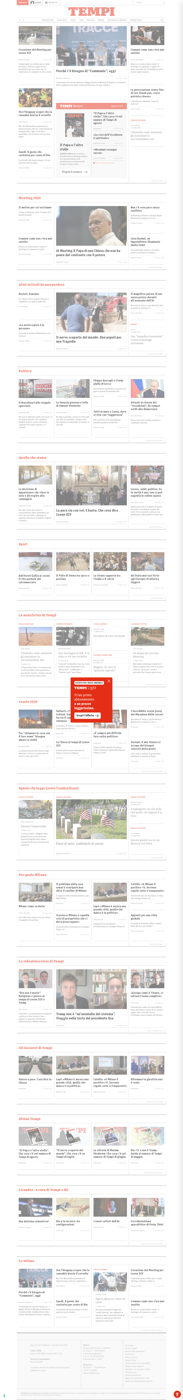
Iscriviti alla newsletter (135, 1351)
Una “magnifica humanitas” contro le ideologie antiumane (147, 340)
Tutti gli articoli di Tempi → (155, 354)
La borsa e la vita (139, 624)
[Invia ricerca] (164, 2)
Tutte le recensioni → (157, 857)
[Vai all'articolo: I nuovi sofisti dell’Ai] (110, 1207)
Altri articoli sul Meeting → (156, 267)
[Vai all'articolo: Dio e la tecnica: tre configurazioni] (73, 1207)
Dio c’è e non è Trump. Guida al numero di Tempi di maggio (146, 1153)
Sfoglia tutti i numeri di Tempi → (154, 1172)
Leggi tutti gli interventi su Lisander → (152, 1243)
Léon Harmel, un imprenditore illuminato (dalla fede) (145, 242)
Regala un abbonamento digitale (139, 1381)
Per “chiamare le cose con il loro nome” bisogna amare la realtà (34, 736)
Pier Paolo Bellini (137, 59)
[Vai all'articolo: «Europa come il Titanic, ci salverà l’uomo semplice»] (147, 979)
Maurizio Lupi (98, 919)
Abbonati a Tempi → (157, 181)
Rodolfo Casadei (99, 143)
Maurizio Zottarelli (62, 853)
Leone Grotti (135, 109)
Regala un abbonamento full (137, 1378)
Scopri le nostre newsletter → (155, 684)
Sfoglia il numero (72, 172)
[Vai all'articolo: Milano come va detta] (35, 892)
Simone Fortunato (64, 648)
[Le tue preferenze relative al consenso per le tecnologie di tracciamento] (4, 1395)
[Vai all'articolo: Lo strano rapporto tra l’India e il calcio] (110, 561)
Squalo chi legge (138, 120)
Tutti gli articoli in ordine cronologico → (152, 1330)
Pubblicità (129, 1354)
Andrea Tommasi (99, 158)
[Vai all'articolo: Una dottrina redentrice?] (35, 1207)
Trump (73, 20)
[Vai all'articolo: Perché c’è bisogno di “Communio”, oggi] (91, 46)
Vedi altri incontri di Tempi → (155, 1102)
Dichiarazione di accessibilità (137, 1363)
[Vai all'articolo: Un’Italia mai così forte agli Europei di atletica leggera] (147, 561)
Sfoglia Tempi (136, 20)
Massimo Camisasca (63, 78)
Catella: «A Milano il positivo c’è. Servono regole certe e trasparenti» (147, 887)
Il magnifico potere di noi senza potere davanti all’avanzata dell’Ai (146, 297)
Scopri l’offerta (85, 715)
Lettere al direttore (102, 655)
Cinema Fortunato (64, 624)
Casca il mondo (100, 624)
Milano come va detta (32, 906)
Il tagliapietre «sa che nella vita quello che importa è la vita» (146, 812)
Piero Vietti (23, 1009)
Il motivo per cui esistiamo (35, 207)
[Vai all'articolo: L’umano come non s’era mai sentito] (147, 35)
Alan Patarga (137, 648)
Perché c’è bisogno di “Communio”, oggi (86, 71)
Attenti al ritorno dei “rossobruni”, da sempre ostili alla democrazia (145, 406)
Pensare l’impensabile (33, 826)
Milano (101, 20)
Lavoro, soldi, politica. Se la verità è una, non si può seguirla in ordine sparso (146, 492)
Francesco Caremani (100, 585)
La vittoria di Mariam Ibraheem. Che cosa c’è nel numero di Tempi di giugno (109, 1153)
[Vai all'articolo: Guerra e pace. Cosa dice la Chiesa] (35, 1065)
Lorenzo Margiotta (137, 931)
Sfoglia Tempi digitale (134, 1366)
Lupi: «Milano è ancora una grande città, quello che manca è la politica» (109, 909)
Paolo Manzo (23, 122)
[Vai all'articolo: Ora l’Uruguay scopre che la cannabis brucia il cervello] (35, 98)
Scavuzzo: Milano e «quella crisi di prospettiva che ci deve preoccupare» (72, 918)
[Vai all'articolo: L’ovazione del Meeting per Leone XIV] (35, 35)
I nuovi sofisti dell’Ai (106, 1221)
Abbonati (23, 2)
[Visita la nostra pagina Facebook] (23, 20)
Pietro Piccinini (136, 313)
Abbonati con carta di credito (137, 1369)
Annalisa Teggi (98, 629)
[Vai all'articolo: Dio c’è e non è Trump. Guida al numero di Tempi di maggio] (147, 1136)
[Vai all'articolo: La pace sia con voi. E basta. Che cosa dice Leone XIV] (91, 485)
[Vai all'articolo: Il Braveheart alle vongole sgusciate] (35, 388)
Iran (81, 20)
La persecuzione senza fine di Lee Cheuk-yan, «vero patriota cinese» (147, 93)
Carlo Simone (135, 125)
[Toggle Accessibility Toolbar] (177, 1394)
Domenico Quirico (62, 348)
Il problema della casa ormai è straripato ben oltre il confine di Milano (71, 887)
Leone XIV (61, 20)
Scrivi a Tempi (131, 1348)
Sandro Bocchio (24, 588)
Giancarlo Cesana (62, 262)
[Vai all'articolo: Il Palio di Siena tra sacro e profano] (73, 561)
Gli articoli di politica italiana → (154, 440)
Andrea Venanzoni (27, 822)
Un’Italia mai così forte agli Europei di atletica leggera (145, 579)
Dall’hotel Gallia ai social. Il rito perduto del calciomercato (34, 579)
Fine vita (90, 20)
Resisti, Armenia (29, 294)
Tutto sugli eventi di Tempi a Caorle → (152, 771)
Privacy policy (131, 1357)
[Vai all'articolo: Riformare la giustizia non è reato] (147, 1065)
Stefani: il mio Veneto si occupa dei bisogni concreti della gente (146, 745)
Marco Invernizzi (137, 416)
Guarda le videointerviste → (155, 1030)
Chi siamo (129, 1345)
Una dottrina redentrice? (34, 1221)
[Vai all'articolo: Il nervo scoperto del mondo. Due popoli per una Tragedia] (91, 312)
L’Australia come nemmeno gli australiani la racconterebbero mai (146, 136)
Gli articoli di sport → (157, 598)
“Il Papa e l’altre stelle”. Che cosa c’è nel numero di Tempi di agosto (35, 1154)
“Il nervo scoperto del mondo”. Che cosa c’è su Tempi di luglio (70, 1153)
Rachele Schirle (24, 168)
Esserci (134, 324)
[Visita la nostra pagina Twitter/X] (20, 20)
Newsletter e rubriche (117, 20)
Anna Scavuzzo (61, 934)
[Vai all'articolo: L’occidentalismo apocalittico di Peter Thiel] (147, 1207)
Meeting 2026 (48, 20)
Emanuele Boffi (24, 59)
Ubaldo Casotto (136, 257)
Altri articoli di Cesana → (156, 527)
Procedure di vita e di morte (109, 636)
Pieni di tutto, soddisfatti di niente (79, 843)
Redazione (97, 128)
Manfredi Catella (137, 903)
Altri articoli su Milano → (156, 944)
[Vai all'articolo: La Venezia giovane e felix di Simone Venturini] (73, 388)
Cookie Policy (130, 1360)
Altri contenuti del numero (105, 163)
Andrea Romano (61, 585)
